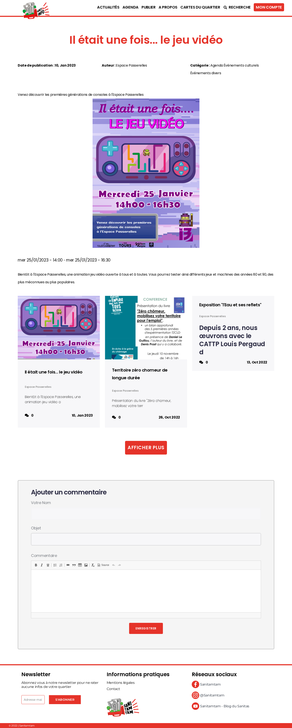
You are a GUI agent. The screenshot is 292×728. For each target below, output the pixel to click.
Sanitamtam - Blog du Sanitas (224, 706)
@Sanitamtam (211, 695)
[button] (36, 565)
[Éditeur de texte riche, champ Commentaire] (146, 591)
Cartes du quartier (200, 7)
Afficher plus (146, 447)
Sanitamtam (210, 684)
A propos (168, 7)
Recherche (239, 7)
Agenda (130, 7)
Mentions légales (121, 683)
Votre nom (41, 502)
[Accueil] (26, 8)
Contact (113, 689)
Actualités (108, 7)
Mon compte (269, 7)
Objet (36, 528)
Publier (149, 7)
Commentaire (44, 555)
